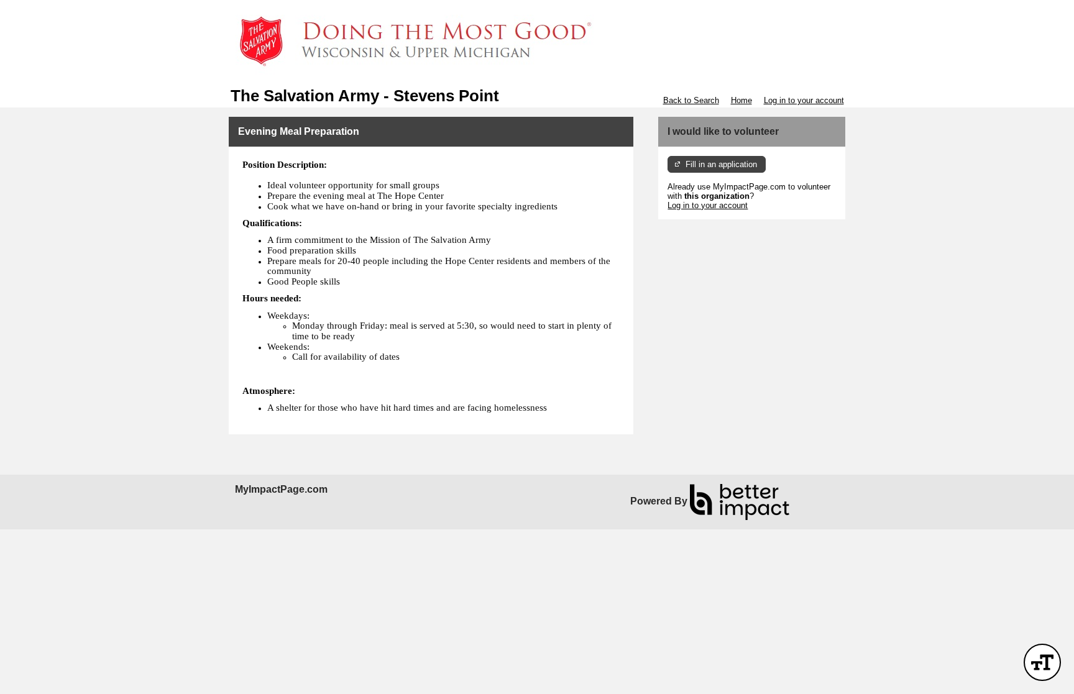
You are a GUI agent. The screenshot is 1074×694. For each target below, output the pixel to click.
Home (741, 100)
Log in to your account (804, 100)
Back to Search (691, 100)
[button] (1042, 662)
